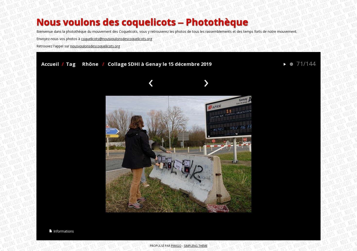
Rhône (90, 64)
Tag (71, 64)
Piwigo (176, 246)
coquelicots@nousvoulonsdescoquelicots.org (116, 38)
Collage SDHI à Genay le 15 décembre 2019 (160, 64)
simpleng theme (195, 246)
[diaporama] (284, 64)
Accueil (50, 64)
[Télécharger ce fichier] (291, 64)
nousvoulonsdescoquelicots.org (95, 46)
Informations (63, 231)
